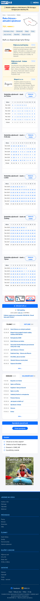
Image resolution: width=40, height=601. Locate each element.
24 (28, 195)
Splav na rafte (15, 391)
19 (30, 151)
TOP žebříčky (21, 310)
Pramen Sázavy (15, 398)
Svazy (2, 577)
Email (10, 592)
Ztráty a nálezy (5, 562)
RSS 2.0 (26, 588)
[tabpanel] (20, 349)
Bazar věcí (4, 559)
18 (22, 279)
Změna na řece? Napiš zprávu (16, 444)
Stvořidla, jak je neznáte (18, 356)
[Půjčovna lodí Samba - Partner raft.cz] (8, 49)
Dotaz (12, 411)
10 (20, 146)
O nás (29, 592)
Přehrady (3, 504)
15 (34, 151)
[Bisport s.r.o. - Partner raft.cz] (8, 82)
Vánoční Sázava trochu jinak (19, 360)
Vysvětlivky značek (12, 450)
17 (28, 148)
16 (20, 160)
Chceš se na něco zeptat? (15, 442)
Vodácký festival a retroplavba (20, 394)
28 (14, 146)
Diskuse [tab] (11, 376)
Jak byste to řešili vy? (17, 401)
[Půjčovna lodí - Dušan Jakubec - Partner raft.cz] (7, 66)
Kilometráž (19, 31)
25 (19, 189)
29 (14, 151)
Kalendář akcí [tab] (28, 376)
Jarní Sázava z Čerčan (17, 350)
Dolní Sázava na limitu (17, 341)
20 (24, 274)
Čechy (3, 519)
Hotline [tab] (28, 324)
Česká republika (11, 15)
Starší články (4, 537)
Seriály (3, 539)
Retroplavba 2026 (16, 338)
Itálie (2, 526)
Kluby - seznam (5, 579)
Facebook (16, 588)
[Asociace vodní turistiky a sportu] (30, 296)
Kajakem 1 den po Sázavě (18, 387)
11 (26, 274)
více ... (20, 368)
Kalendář (3, 574)
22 (11, 274)
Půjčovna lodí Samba (20, 45)
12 (12, 111)
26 (18, 146)
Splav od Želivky (16, 384)
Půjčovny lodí (26, 34)
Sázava (18, 15)
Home (4, 15)
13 (15, 119)
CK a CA (3, 557)
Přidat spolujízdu (20, 428)
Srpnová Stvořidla (16, 363)
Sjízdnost (3, 509)
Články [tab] (11, 324)
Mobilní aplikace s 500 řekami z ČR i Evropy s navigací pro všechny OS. (20, 9)
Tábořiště (16, 34)
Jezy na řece (7, 34)
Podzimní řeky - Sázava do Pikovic (21, 353)
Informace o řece (9, 31)
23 (28, 189)
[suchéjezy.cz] (20, 296)
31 (11, 146)
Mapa (26, 31)
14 (28, 151)
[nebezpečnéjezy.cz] (10, 296)
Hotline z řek (5, 502)
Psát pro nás (17, 592)
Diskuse (3, 572)
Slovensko (4, 524)
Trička (24, 592)
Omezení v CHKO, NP (13, 447)
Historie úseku (30, 95)
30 (32, 148)
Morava (3, 522)
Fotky (32, 31)
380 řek (20, 312)
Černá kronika (5, 542)
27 (18, 154)
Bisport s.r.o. (18, 79)
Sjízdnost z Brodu (16, 404)
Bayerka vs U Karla (16, 380)
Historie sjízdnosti (6, 544)
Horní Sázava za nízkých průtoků (20, 329)
